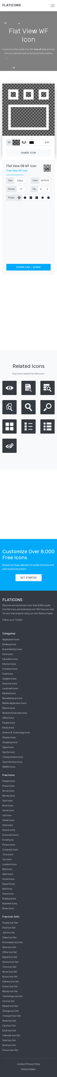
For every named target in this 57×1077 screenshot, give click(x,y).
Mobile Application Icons (14, 703)
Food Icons (7, 673)
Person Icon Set (10, 1050)
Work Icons (7, 874)
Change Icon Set (10, 1011)
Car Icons (7, 859)
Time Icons (7, 854)
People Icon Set (10, 923)
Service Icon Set (10, 962)
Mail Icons (7, 869)
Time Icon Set (9, 967)
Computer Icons (10, 849)
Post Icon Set (9, 927)
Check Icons (8, 820)
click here (43, 132)
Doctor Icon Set (10, 986)
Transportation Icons (12, 757)
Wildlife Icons (8, 767)
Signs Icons (8, 747)
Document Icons (10, 835)
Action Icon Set (9, 976)
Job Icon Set (8, 932)
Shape (11, 197)
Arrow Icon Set (9, 972)
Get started (28, 577)
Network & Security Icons (14, 713)
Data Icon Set (9, 1040)
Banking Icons (9, 644)
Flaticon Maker (28, 1069)
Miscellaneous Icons (12, 698)
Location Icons (9, 864)
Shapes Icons (9, 737)
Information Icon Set (12, 942)
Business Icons (9, 903)
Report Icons (8, 884)
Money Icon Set (10, 991)
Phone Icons (8, 786)
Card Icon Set (9, 1025)
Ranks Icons (8, 727)
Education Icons (10, 659)
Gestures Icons (9, 683)
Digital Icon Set (9, 957)
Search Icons (8, 830)
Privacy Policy (33, 1064)
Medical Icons (9, 693)
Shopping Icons (10, 742)
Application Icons (10, 639)
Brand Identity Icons (12, 649)
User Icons (7, 800)
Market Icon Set (10, 1006)
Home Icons (8, 810)
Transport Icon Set (11, 1016)
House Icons (8, 879)
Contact (21, 1064)
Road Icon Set (9, 1020)
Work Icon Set (9, 947)
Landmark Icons (10, 688)
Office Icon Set (9, 952)
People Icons (8, 722)
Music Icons (8, 908)
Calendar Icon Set (11, 1035)
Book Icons (7, 805)
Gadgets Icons (9, 678)
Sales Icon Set (9, 937)
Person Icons (8, 844)
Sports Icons (8, 752)
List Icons (7, 815)
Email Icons (8, 840)
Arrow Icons (8, 791)
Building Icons (9, 898)
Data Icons (7, 654)
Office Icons (8, 718)
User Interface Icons (12, 762)
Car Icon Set (8, 1001)
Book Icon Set (9, 1030)
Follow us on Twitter (12, 620)
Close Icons (8, 893)
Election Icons (9, 664)
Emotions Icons (10, 669)
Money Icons (8, 795)
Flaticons (11, 5)
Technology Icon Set (12, 996)
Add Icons (7, 889)
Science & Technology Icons (16, 732)
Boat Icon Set (9, 1045)
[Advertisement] (28, 231)
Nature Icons (8, 708)
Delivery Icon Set (10, 981)
